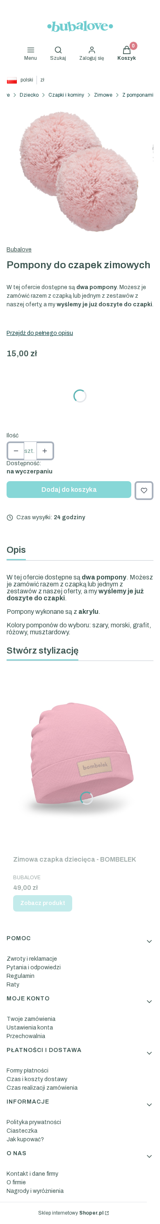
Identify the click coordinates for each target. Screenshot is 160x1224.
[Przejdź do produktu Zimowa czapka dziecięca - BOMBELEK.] (80, 759)
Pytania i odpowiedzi (34, 967)
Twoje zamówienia (31, 1019)
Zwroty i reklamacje (32, 959)
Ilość (12, 435)
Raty (13, 985)
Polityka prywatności (34, 1122)
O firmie (16, 1182)
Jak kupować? (25, 1139)
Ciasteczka (22, 1131)
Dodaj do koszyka (69, 489)
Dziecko (29, 95)
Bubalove (19, 250)
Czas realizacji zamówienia (42, 1088)
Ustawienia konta (30, 1028)
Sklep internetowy (70, 1213)
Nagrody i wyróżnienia (35, 1191)
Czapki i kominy (66, 95)
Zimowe (103, 95)
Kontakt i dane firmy (32, 1174)
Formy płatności (27, 1071)
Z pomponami (137, 95)
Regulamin (20, 976)
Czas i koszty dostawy (37, 1079)
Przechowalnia (26, 1036)
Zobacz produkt (42, 903)
